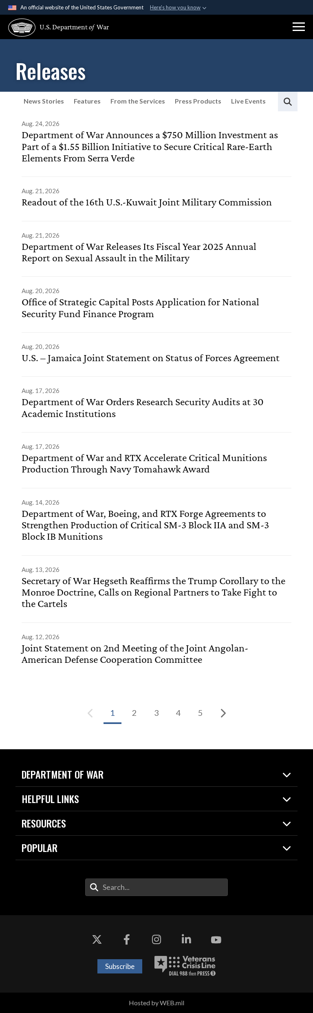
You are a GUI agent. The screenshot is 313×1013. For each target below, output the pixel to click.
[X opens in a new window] (97, 939)
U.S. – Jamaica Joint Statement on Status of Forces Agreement (151, 358)
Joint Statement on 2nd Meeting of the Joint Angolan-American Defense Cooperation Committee (135, 653)
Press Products (198, 101)
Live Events (248, 101)
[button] (299, 26)
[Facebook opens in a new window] (127, 939)
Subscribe (119, 966)
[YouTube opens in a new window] (216, 939)
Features (87, 101)
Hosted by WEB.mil (156, 1002)
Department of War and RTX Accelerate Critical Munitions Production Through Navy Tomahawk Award (144, 463)
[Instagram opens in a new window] (156, 939)
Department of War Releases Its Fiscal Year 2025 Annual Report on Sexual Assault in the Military (139, 252)
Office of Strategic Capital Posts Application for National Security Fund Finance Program (140, 307)
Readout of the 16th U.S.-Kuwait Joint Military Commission (147, 202)
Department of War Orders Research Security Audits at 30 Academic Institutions (143, 407)
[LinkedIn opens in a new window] (186, 939)
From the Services (137, 101)
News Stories (44, 101)
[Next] (222, 713)
